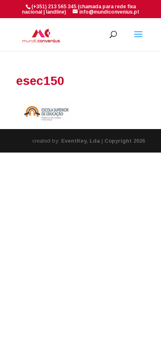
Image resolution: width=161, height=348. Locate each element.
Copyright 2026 (124, 141)
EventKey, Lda (80, 141)
